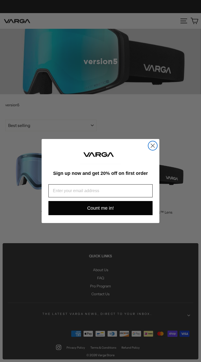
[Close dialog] (152, 145)
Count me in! (100, 208)
